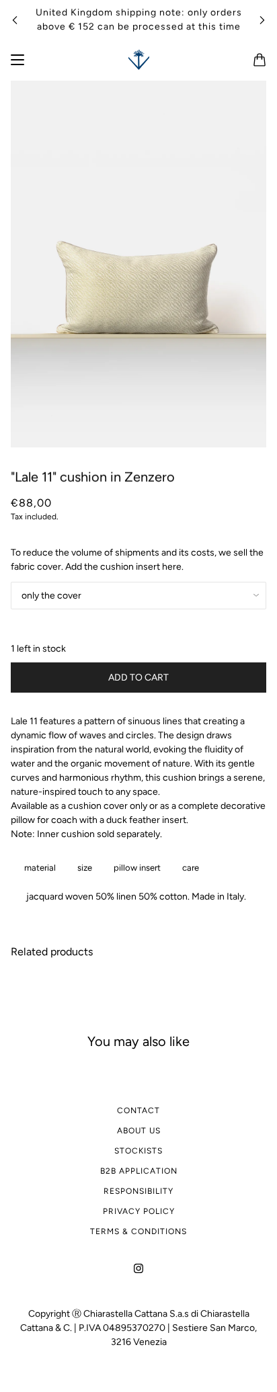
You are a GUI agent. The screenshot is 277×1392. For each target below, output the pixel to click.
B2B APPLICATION (138, 1171)
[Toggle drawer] (17, 59)
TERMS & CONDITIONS (138, 1231)
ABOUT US (139, 1130)
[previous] (14, 19)
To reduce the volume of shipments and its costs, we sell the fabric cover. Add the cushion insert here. (137, 559)
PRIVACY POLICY (139, 1211)
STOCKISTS (138, 1151)
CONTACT (138, 1110)
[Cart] (259, 60)
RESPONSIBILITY (138, 1191)
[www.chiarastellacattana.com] (138, 60)
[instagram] (138, 1267)
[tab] (37, 867)
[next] (262, 19)
